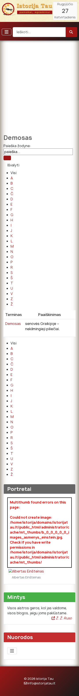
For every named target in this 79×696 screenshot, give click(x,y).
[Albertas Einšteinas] (26, 571)
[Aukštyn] (71, 687)
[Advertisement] (39, 84)
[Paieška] (7, 158)
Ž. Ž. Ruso (63, 618)
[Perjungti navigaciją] (6, 32)
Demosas (13, 323)
